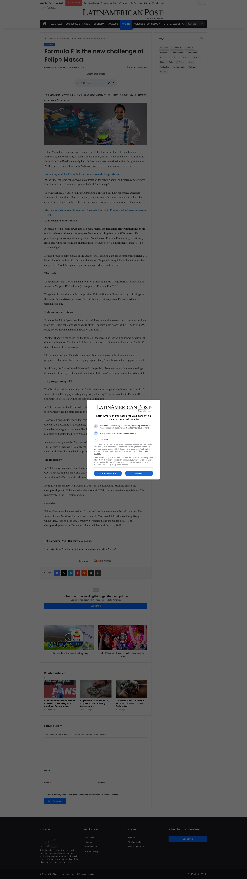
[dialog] (123, 440)
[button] (123, 440)
